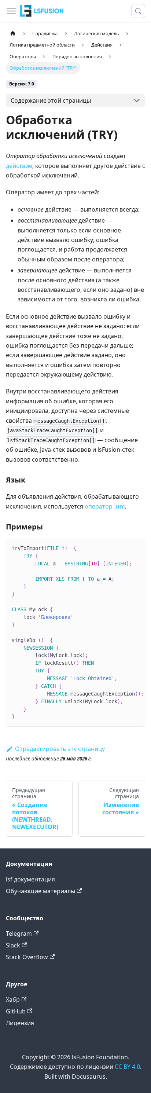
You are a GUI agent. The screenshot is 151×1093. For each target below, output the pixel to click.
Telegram (19, 933)
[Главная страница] (13, 33)
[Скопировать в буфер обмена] (136, 548)
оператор (104, 506)
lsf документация (30, 879)
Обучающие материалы (40, 891)
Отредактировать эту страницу (60, 749)
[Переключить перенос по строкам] (123, 548)
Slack (13, 945)
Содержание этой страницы (51, 100)
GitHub (16, 1011)
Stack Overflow (27, 957)
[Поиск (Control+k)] (138, 11)
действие (19, 166)
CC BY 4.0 (127, 1067)
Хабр (13, 999)
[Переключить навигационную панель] (11, 10)
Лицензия (20, 1023)
